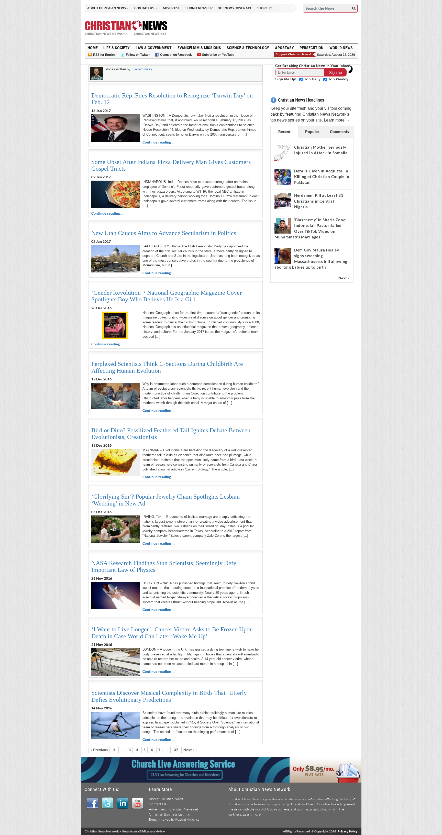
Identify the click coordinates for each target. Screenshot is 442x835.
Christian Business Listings (169, 814)
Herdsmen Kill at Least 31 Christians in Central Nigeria (319, 201)
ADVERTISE (171, 8)
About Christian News (166, 799)
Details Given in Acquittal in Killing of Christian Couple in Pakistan (321, 177)
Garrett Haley (142, 69)
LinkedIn (122, 803)
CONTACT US (144, 8)
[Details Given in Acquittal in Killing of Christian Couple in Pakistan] (282, 176)
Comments (339, 131)
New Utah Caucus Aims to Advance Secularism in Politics (163, 233)
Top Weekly (338, 79)
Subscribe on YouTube (218, 55)
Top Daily (313, 79)
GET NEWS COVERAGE (235, 8)
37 (176, 750)
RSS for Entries (104, 55)
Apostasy (284, 47)
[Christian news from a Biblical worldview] (126, 27)
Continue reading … (158, 142)
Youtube (137, 803)
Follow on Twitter (138, 55)
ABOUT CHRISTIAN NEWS (106, 8)
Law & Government (154, 47)
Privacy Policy (348, 831)
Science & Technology (248, 47)
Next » (188, 750)
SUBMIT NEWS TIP (199, 8)
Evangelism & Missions (199, 47)
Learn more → (337, 120)
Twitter (107, 803)
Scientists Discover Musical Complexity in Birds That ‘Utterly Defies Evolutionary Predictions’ (169, 696)
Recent (284, 131)
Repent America (187, 819)
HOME (92, 47)
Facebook (92, 803)
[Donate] (295, 54)
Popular (312, 131)
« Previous (99, 750)
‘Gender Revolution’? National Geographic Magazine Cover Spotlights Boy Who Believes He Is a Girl (166, 296)
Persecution (312, 47)
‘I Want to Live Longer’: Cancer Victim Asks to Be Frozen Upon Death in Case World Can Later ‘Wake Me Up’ (172, 632)
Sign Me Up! (286, 79)
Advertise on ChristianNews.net (173, 809)
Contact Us (157, 804)
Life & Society (116, 47)
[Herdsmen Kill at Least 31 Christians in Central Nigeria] (282, 201)
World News (341, 47)
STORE (262, 8)
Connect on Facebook (176, 55)
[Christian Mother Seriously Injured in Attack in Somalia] (282, 153)
